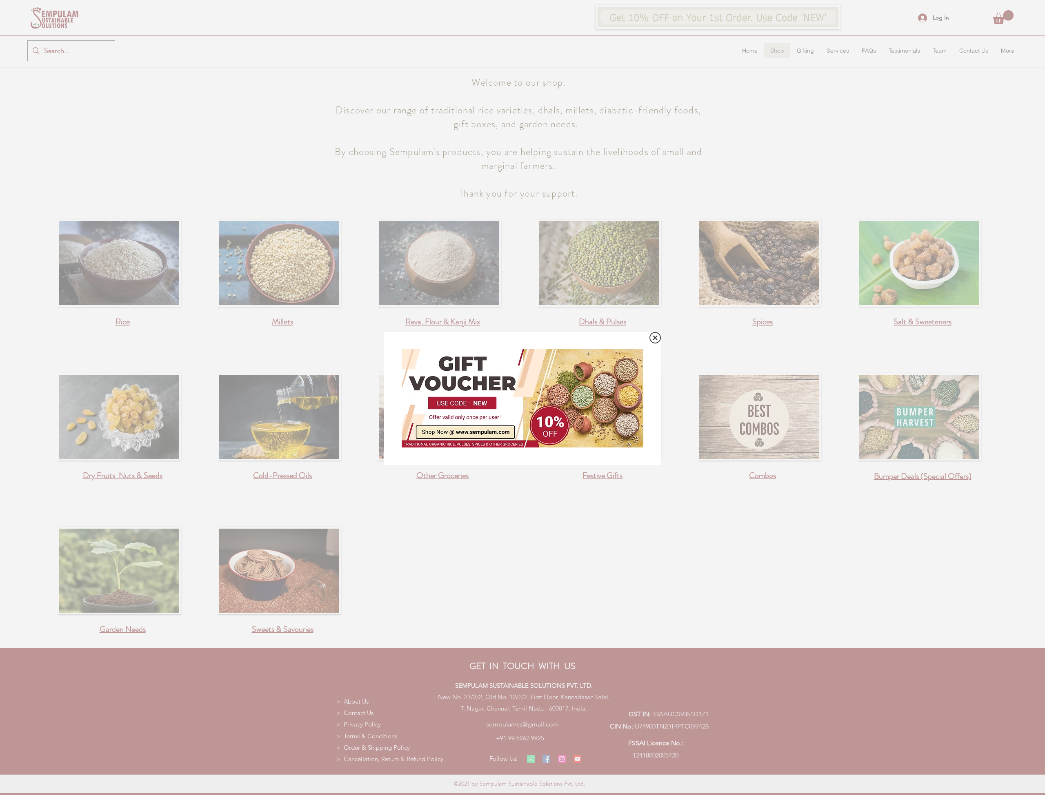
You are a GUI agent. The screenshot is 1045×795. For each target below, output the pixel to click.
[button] (655, 337)
